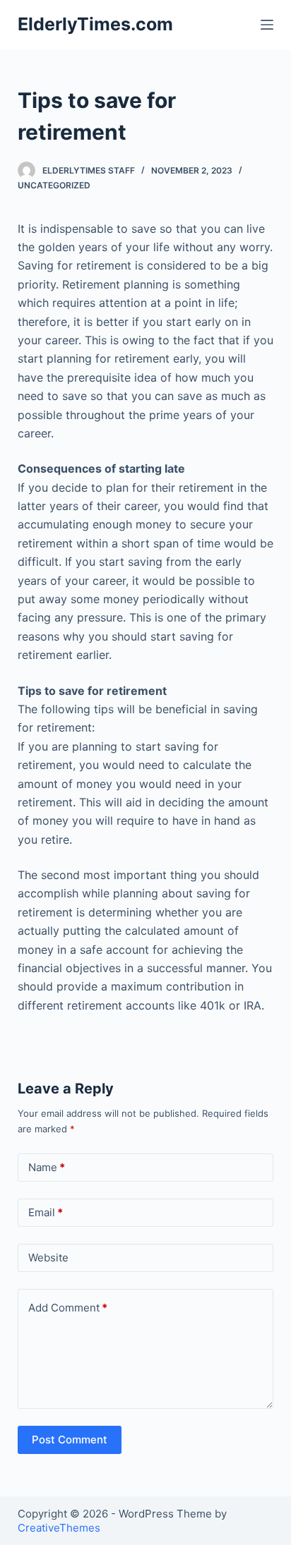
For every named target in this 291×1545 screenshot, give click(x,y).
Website (48, 1257)
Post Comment (69, 1439)
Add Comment (67, 1307)
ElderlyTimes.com (95, 24)
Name (46, 1167)
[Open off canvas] (267, 24)
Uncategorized (54, 185)
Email (45, 1212)
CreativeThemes (59, 1527)
